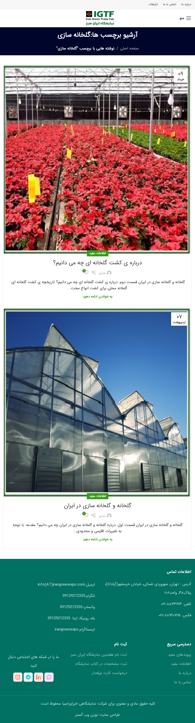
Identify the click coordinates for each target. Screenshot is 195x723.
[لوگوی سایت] (98, 18)
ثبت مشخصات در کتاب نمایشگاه (101, 664)
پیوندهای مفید (179, 655)
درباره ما (184, 673)
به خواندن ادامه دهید (97, 296)
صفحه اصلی (129, 48)
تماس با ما (182, 682)
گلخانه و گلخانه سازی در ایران (97, 505)
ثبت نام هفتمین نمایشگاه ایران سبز (99, 655)
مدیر (102, 273)
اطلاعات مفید (97, 253)
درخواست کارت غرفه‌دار (109, 673)
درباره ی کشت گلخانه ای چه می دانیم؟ (97, 262)
